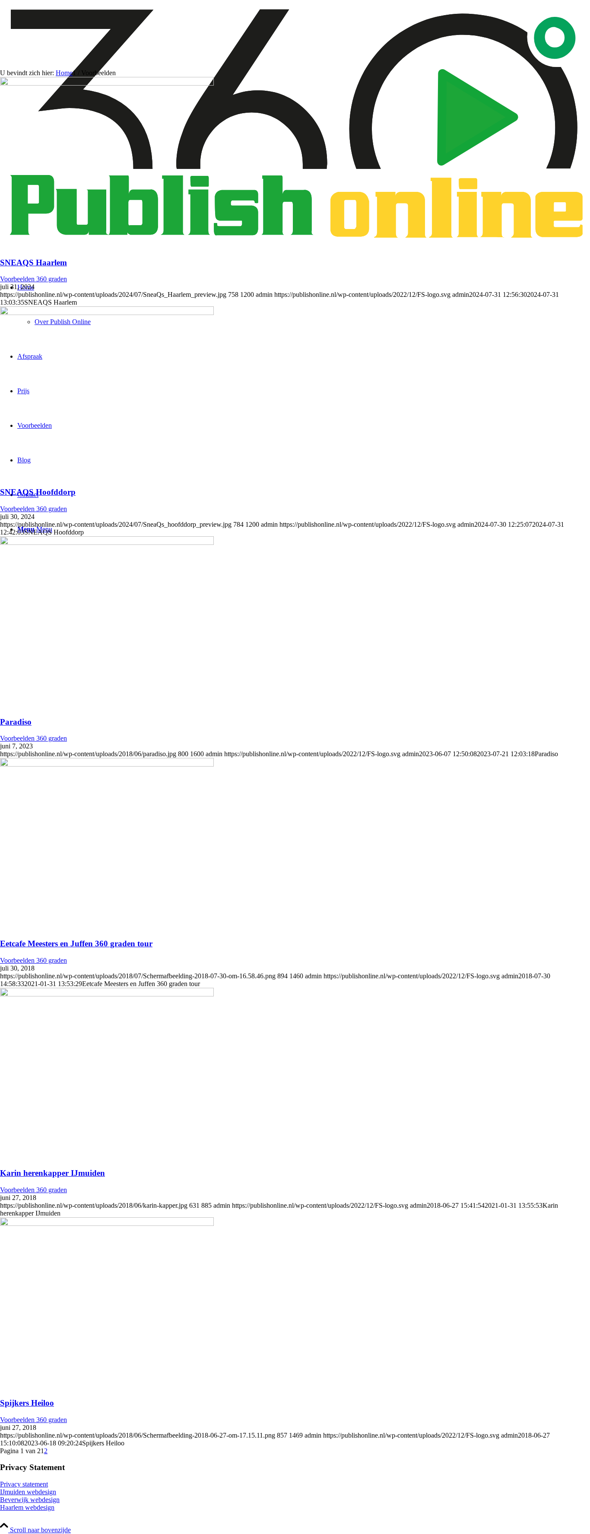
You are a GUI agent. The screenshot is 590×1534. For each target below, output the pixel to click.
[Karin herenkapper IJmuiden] (107, 994)
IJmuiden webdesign (28, 1492)
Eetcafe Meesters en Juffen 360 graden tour (76, 943)
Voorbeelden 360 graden (33, 279)
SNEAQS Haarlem (33, 262)
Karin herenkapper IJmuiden (52, 1173)
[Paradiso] (107, 542)
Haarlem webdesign (27, 1507)
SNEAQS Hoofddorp (38, 491)
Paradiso (16, 721)
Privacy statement (24, 1484)
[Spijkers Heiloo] (107, 1223)
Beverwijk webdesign (30, 1499)
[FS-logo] (295, 245)
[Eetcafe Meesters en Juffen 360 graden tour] (107, 764)
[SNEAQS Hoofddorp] (107, 312)
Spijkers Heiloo (27, 1402)
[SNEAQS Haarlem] (107, 83)
